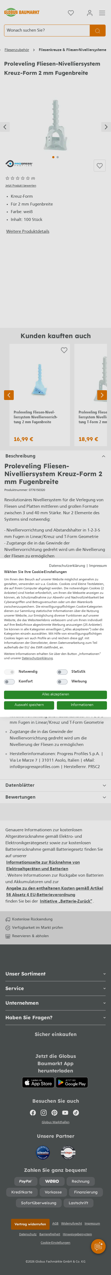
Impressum (98, 566)
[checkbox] (9, 672)
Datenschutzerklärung (67, 566)
